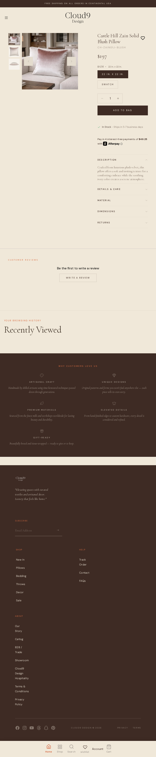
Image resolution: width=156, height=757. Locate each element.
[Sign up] (58, 530)
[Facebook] (17, 727)
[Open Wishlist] (85, 746)
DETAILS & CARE (109, 189)
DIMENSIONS (106, 211)
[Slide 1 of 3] (14, 39)
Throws (20, 584)
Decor (20, 592)
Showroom (22, 660)
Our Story (18, 629)
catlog (19, 639)
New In (20, 559)
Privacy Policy (19, 702)
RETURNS (104, 222)
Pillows (20, 568)
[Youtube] (31, 727)
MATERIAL (104, 200)
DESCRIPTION (107, 159)
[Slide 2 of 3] (14, 51)
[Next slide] (71, 61)
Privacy (122, 727)
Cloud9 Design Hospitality (22, 673)
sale (18, 600)
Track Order (83, 562)
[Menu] (6, 17)
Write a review (78, 277)
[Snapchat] (46, 727)
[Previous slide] (28, 61)
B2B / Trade (18, 650)
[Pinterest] (53, 727)
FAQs (82, 581)
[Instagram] (24, 727)
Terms (137, 727)
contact (84, 572)
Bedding (21, 576)
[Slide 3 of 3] (14, 64)
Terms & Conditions (22, 689)
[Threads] (39, 727)
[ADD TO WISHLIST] (143, 38)
